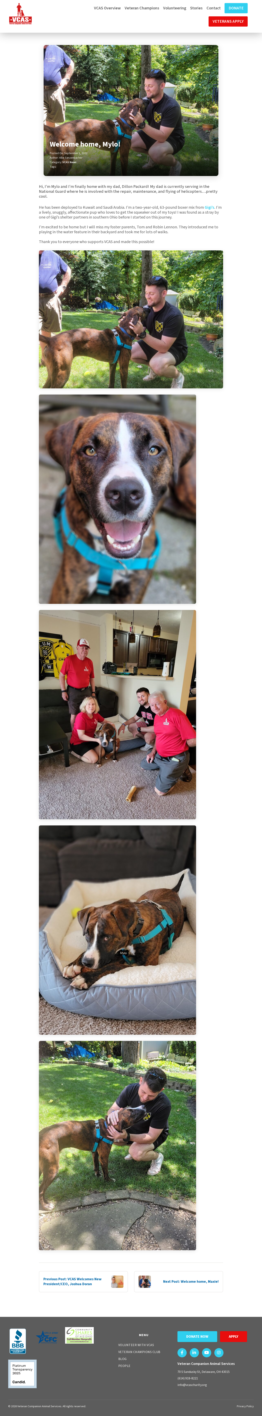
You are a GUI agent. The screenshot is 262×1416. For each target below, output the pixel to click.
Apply (233, 1336)
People (124, 1366)
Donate (236, 8)
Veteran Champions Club (139, 1352)
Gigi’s (209, 207)
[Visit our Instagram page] (219, 1352)
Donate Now (197, 1336)
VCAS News (69, 162)
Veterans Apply (228, 21)
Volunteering (174, 8)
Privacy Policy (245, 1406)
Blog (122, 1359)
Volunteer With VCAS (136, 1345)
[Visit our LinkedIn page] (194, 1352)
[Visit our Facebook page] (182, 1352)
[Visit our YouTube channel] (206, 1352)
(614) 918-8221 (187, 1378)
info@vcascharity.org (192, 1385)
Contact (214, 8)
